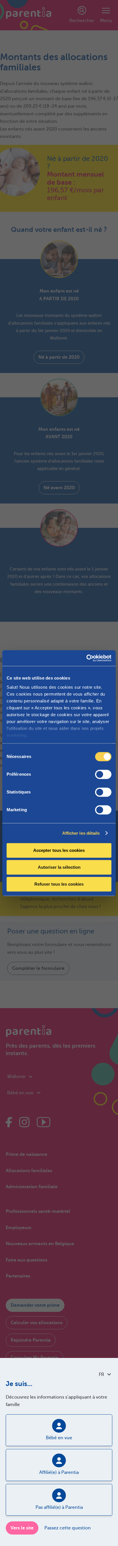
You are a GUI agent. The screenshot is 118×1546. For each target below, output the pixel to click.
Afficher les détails (81, 833)
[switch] (103, 774)
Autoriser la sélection (59, 867)
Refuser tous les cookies (59, 884)
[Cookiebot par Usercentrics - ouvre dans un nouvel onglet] (86, 658)
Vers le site (22, 1528)
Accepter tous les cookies (59, 850)
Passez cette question (67, 1528)
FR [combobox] (101, 1374)
